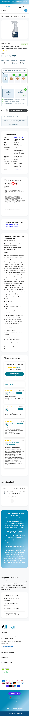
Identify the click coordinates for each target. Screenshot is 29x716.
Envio (2, 56)
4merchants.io (20, 708)
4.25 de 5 (18, 367)
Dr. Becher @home (18, 137)
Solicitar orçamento (13, 124)
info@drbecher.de (18, 169)
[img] (8, 390)
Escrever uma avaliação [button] (14, 374)
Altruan (10, 708)
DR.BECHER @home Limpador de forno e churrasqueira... (14, 16)
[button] (2, 6)
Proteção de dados (12, 705)
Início (4, 15)
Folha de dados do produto (11, 224)
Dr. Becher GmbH (6, 43)
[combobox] (14, 10)
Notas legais (19, 705)
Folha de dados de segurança (11, 226)
